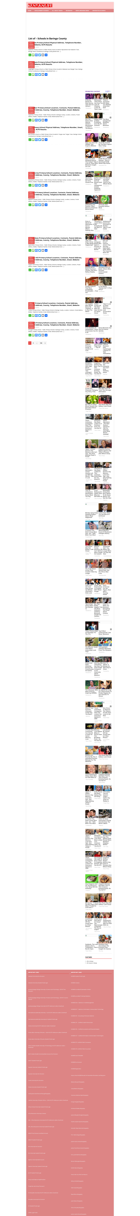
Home (29, 10)
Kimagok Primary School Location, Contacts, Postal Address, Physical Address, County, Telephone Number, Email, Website (53, 324)
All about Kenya (57, 10)
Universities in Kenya (98, 10)
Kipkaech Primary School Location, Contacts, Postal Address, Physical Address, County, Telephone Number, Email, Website (53, 193)
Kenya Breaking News (82, 10)
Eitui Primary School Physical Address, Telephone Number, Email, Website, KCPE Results (55, 128)
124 (41, 343)
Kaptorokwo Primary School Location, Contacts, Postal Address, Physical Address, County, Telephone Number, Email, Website (55, 239)
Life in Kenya (90, 1212)
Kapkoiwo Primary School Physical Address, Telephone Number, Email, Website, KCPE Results (55, 44)
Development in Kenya (42, 10)
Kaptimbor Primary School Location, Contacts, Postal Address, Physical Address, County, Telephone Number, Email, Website (54, 109)
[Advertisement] (70, 23)
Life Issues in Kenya (92, 1214)
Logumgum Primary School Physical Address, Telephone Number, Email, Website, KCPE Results (55, 63)
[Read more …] (57, 51)
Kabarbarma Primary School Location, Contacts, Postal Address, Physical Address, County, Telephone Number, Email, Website (55, 174)
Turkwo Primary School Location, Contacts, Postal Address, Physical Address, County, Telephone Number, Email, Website (53, 304)
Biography (69, 10)
